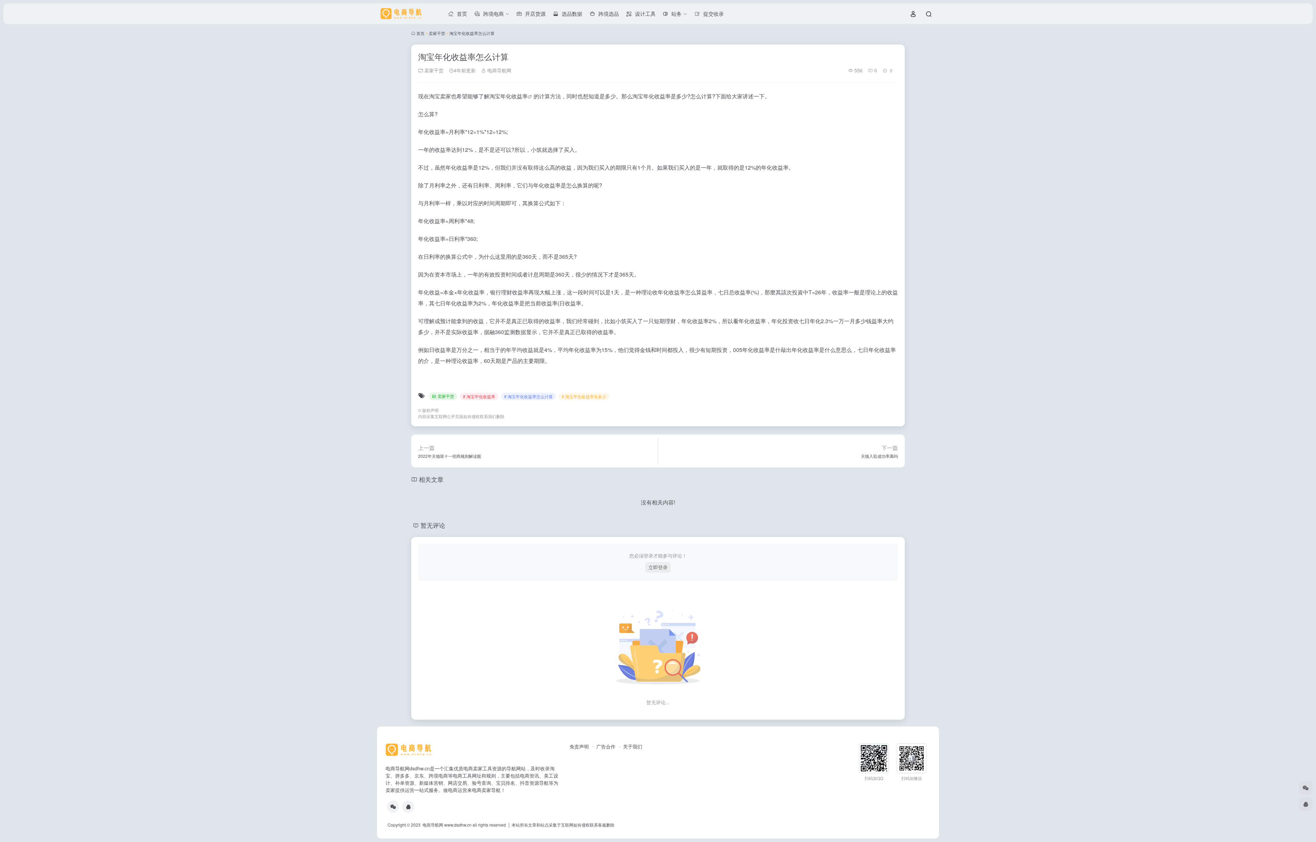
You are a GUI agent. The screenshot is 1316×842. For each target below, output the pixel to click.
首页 (420, 33)
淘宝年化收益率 (508, 96)
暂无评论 (433, 525)
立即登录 (658, 567)
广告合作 (606, 746)
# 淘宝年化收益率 (479, 396)
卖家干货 (437, 33)
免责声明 (579, 746)
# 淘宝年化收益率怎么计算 (528, 396)
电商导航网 (498, 70)
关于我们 (632, 746)
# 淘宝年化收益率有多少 (584, 396)
